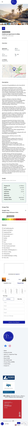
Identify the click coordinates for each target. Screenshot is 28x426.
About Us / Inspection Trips (10, 354)
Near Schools (7, 247)
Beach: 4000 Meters (8, 230)
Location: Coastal (8, 244)
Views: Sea (6, 257)
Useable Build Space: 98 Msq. (10, 255)
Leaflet (14, 77)
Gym (5, 242)
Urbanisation (7, 253)
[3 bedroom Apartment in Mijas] (14, 69)
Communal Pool (7, 232)
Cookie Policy (7, 363)
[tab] (3, 28)
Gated (5, 240)
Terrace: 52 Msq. (7, 251)
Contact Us (6, 365)
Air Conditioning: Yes (9, 228)
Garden (5, 238)
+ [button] (3, 66)
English (18, 424)
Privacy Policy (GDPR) (9, 362)
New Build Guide (8, 360)
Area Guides (7, 356)
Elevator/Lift (7, 236)
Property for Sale (8, 352)
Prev (8, 279)
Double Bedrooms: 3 (8, 234)
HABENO (17, 274)
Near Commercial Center (9, 246)
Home (5, 350)
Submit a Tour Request (14, 322)
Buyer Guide (7, 358)
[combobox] (14, 302)
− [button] (3, 68)
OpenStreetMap (19, 77)
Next (20, 279)
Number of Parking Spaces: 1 (10, 249)
